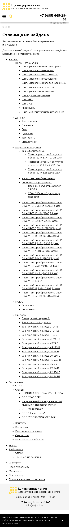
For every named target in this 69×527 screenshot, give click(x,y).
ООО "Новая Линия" (33, 413)
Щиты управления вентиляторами (41, 66)
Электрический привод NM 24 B (40, 364)
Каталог (13, 59)
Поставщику (16, 475)
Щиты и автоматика (26, 63)
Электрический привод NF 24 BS (41, 339)
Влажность (28, 125)
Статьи (19, 452)
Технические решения (28, 457)
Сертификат (22, 435)
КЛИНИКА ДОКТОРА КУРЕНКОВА (42, 393)
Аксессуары (28, 107)
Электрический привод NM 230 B (41, 359)
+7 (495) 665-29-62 (34, 502)
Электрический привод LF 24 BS (41, 330)
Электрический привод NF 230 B (41, 347)
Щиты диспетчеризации (36, 95)
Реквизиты (21, 427)
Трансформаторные (33, 151)
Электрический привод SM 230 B (41, 372)
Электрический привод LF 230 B (41, 335)
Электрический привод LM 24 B (40, 351)
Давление (27, 133)
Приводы (20, 315)
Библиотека (16, 449)
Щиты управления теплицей (38, 87)
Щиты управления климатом (38, 91)
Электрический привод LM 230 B (41, 355)
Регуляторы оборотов (28, 147)
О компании (16, 382)
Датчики (20, 117)
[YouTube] (63, 7)
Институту (15, 462)
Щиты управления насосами (38, 70)
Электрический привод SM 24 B (40, 368)
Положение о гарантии (28, 431)
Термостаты (28, 137)
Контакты (20, 423)
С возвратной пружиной (36, 318)
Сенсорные (28, 305)
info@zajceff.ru (58, 22)
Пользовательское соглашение (27, 479)
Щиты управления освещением (40, 78)
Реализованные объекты (29, 439)
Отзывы (19, 389)
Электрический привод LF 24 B (40, 326)
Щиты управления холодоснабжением (44, 82)
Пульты (19, 301)
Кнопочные (28, 309)
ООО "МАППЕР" (31, 397)
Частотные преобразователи (38, 178)
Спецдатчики (29, 141)
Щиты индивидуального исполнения (43, 112)
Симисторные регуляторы (37, 182)
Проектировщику (19, 466)
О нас (18, 385)
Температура (29, 121)
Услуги (13, 445)
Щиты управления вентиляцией (40, 74)
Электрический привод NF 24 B (40, 343)
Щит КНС (27, 99)
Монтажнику (16, 471)
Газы (24, 129)
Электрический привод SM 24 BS (41, 376)
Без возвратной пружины (36, 322)
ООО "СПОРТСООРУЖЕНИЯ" (39, 417)
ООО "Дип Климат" (32, 409)
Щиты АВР (28, 103)
